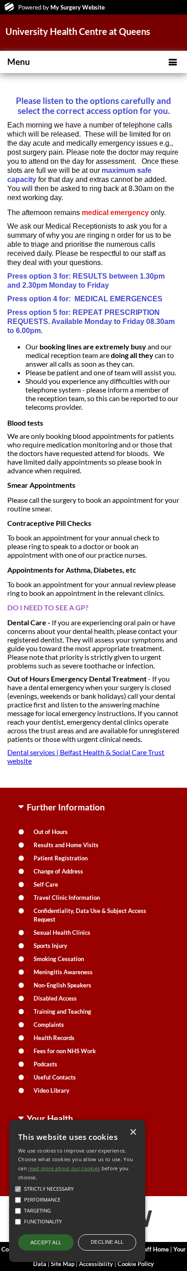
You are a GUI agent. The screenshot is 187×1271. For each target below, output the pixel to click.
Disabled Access (55, 998)
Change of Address (58, 871)
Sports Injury (50, 945)
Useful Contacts (55, 1077)
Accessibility (96, 1263)
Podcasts (45, 1064)
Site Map (62, 1263)
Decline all (107, 1242)
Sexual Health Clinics (62, 932)
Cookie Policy (136, 1263)
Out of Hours (51, 831)
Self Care (46, 884)
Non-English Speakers (62, 985)
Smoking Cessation (59, 958)
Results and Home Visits (66, 845)
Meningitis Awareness (63, 972)
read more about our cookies (64, 1168)
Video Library (51, 1090)
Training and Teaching (62, 1011)
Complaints (49, 1024)
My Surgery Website (77, 7)
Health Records (54, 1037)
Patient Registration (61, 858)
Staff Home (153, 1249)
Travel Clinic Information (67, 897)
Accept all (46, 1242)
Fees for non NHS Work (65, 1051)
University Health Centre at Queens (77, 31)
